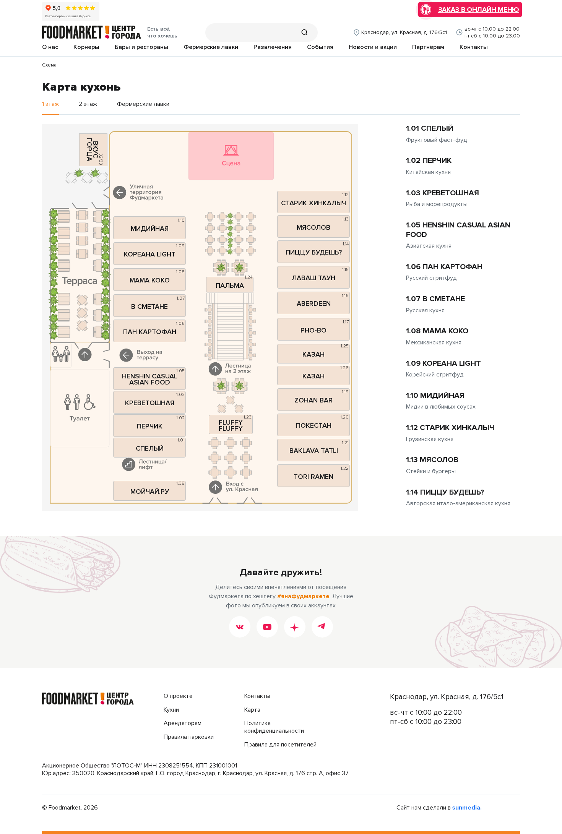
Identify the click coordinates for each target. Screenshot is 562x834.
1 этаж (50, 104)
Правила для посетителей (280, 744)
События (320, 47)
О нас (50, 47)
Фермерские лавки (211, 47)
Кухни (171, 710)
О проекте (178, 696)
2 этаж (88, 104)
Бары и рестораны (141, 47)
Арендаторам (182, 723)
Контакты (474, 47)
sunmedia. (467, 807)
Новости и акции (373, 47)
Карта (252, 710)
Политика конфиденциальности (274, 727)
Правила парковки (189, 737)
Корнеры (86, 47)
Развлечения (272, 47)
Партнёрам (428, 47)
